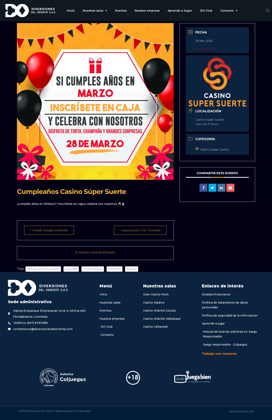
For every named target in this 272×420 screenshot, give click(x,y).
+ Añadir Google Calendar (49, 230)
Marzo (132, 269)
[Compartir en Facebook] (203, 188)
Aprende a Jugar (180, 10)
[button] (268, 11)
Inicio (71, 10)
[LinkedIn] (221, 188)
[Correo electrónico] (230, 188)
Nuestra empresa (147, 10)
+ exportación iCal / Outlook (140, 230)
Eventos (121, 10)
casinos (71, 269)
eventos (114, 269)
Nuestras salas (93, 10)
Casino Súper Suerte (43, 269)
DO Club (206, 10)
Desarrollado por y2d (241, 411)
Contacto (227, 10)
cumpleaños (92, 269)
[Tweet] (212, 188)
